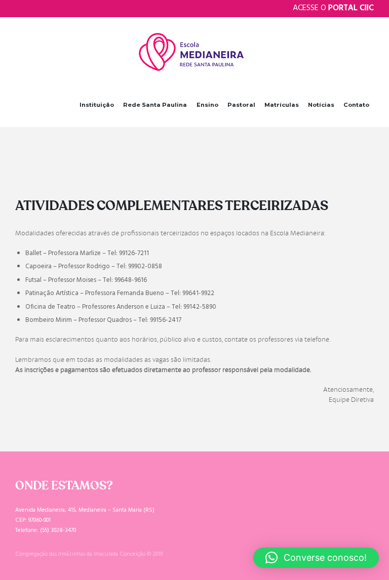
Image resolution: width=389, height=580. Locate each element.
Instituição (97, 104)
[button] (316, 558)
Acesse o (333, 8)
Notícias (321, 104)
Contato (356, 104)
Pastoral (241, 104)
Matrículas (281, 104)
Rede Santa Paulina (155, 104)
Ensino (207, 104)
